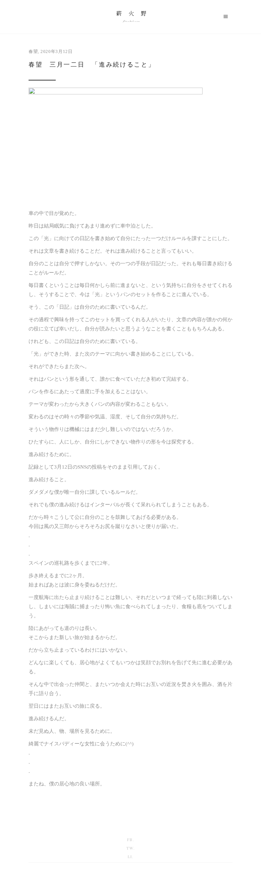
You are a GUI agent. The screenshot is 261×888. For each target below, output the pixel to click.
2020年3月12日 (56, 51)
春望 (33, 51)
